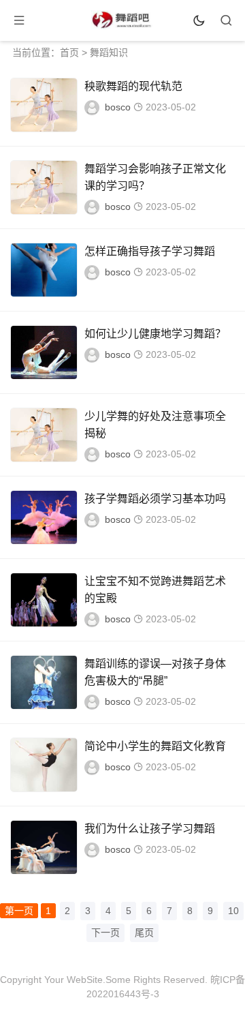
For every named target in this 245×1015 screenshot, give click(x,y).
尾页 (144, 932)
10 (233, 910)
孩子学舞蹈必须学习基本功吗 (155, 498)
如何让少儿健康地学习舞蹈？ (155, 333)
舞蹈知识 (109, 52)
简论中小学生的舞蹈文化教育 (155, 746)
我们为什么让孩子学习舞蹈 (149, 828)
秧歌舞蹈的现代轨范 (133, 86)
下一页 (105, 932)
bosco (118, 107)
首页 (69, 52)
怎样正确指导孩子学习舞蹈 (149, 251)
